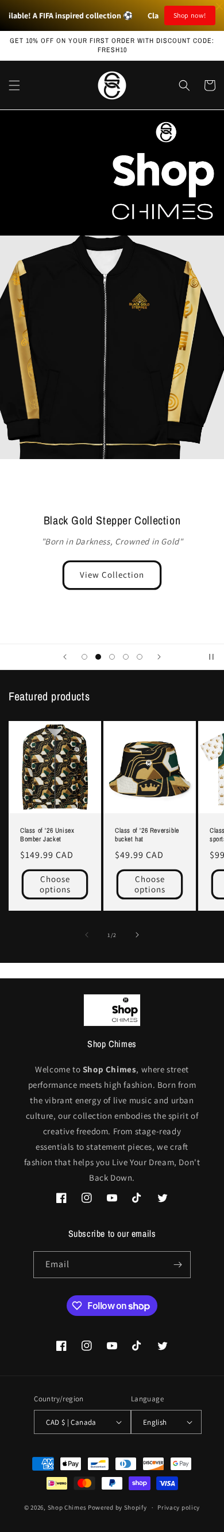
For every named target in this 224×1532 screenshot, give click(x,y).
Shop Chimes (67, 1507)
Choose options (55, 884)
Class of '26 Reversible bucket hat (147, 835)
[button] (14, 85)
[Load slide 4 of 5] (126, 657)
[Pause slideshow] (211, 656)
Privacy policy (178, 1507)
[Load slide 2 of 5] (98, 657)
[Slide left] (86, 934)
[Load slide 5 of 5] (139, 657)
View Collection (112, 574)
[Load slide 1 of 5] (84, 657)
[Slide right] (137, 934)
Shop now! (189, 15)
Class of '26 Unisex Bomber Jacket (47, 835)
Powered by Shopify (117, 1507)
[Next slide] (159, 656)
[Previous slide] (65, 656)
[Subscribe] (177, 1264)
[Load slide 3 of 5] (112, 657)
